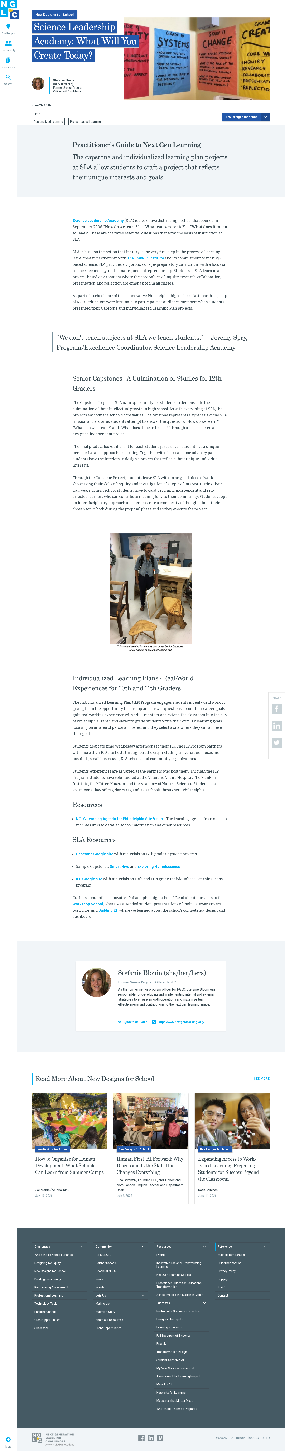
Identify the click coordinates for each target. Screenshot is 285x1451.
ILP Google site (89, 879)
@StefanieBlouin (135, 1022)
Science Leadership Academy (98, 220)
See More (262, 1078)
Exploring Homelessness (158, 866)
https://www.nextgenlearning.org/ (181, 1022)
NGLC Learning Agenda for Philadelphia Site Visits (119, 819)
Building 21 (108, 910)
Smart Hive (119, 866)
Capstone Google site (94, 854)
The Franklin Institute (145, 258)
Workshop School (88, 904)
